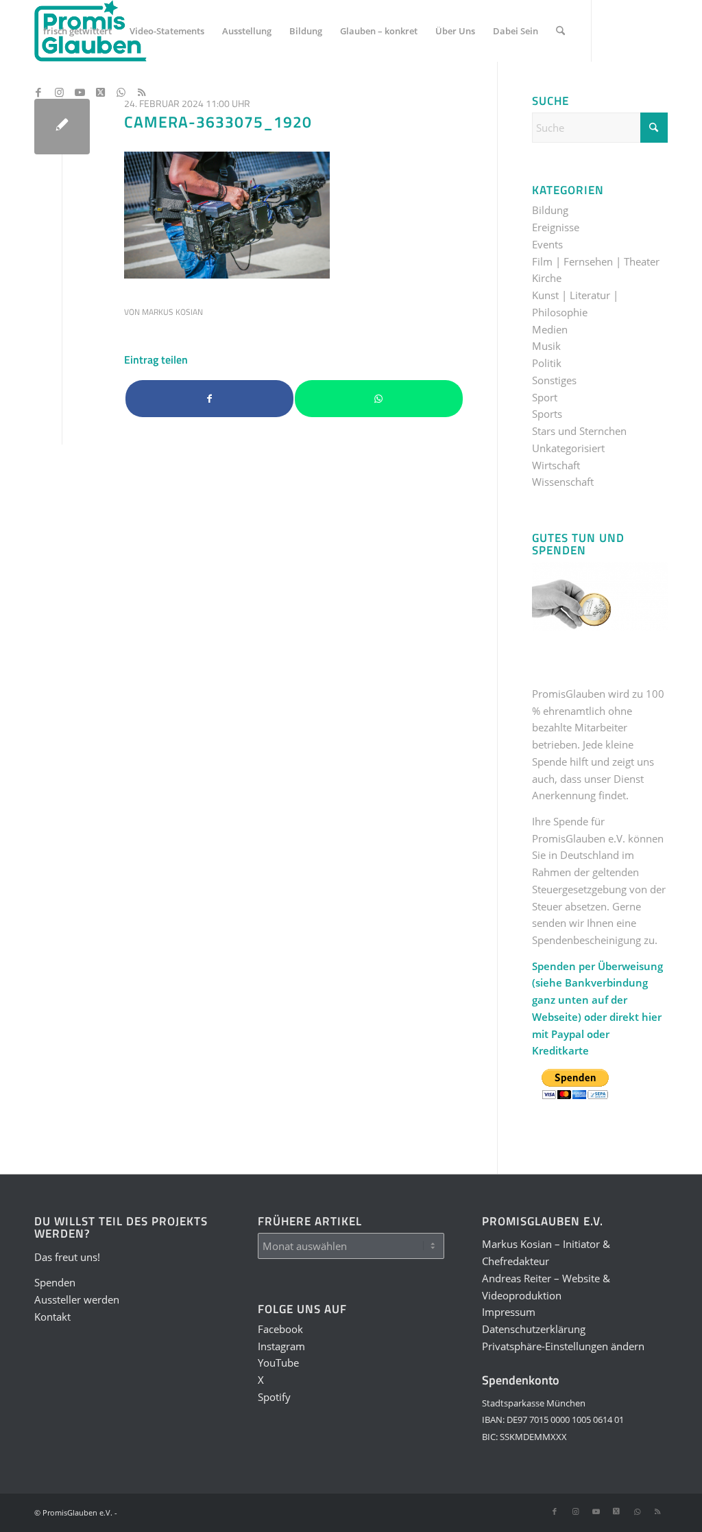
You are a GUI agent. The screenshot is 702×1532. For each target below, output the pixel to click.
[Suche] (560, 31)
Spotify (274, 1397)
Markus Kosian (172, 311)
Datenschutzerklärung (533, 1329)
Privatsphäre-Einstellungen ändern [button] (563, 1346)
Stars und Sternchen (579, 431)
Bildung (550, 210)
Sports (547, 414)
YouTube (278, 1362)
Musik (546, 346)
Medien (550, 329)
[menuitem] (77, 31)
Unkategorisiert (568, 448)
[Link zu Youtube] (79, 92)
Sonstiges (554, 380)
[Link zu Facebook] (38, 92)
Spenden (54, 1282)
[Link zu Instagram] (59, 92)
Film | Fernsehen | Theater (595, 261)
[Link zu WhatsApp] (120, 92)
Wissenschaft (563, 481)
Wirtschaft (556, 465)
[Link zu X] (100, 92)
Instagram (281, 1346)
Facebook (280, 1329)
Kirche (546, 278)
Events (547, 244)
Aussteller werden (76, 1299)
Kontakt (52, 1316)
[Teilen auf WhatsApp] (379, 399)
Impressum (508, 1312)
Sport (544, 397)
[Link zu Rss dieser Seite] (141, 92)
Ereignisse (555, 227)
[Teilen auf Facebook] (209, 399)
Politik (546, 363)
